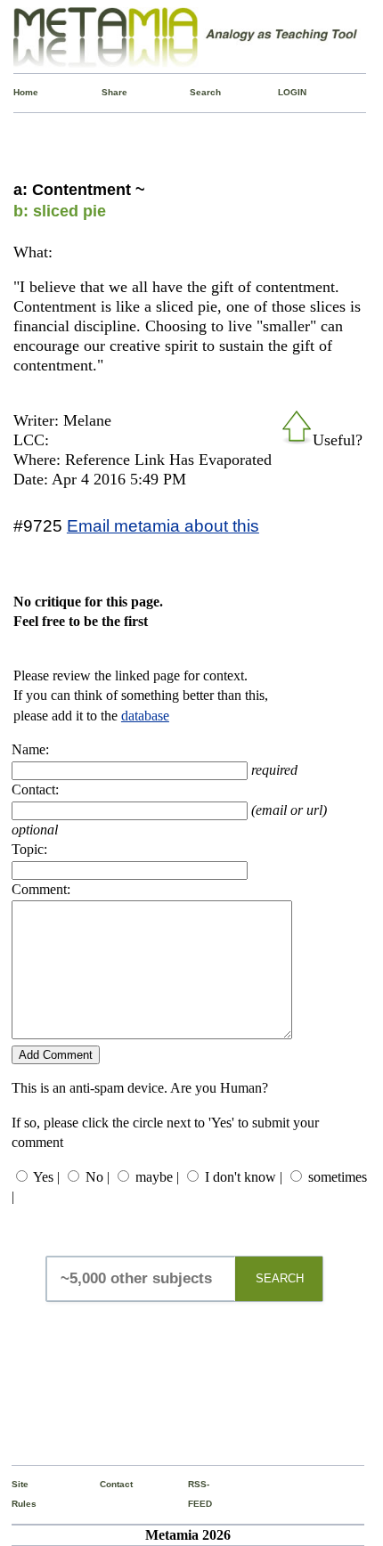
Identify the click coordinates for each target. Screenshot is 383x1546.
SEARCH (280, 1278)
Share (106, 92)
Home (17, 92)
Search (194, 92)
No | (98, 1176)
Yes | (46, 1176)
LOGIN (282, 92)
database (145, 715)
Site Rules (16, 1494)
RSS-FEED (192, 1494)
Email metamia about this (163, 525)
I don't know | (243, 1176)
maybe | (157, 1176)
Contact (104, 1484)
